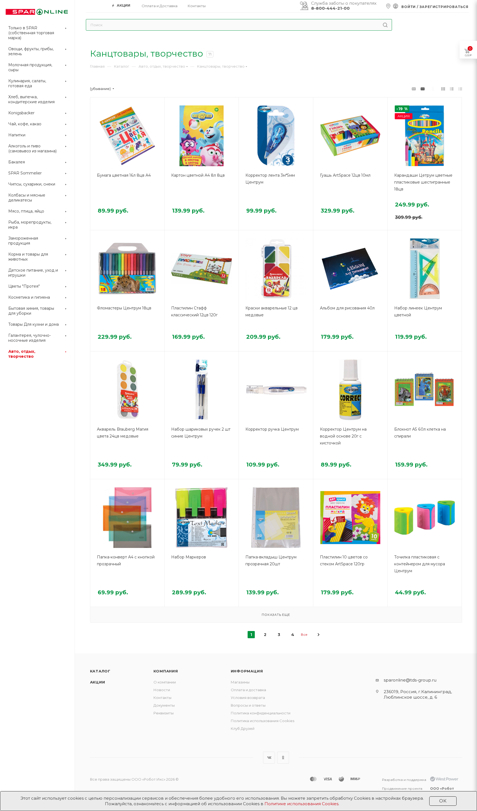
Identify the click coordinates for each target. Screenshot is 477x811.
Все (304, 634)
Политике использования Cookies (301, 803)
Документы (164, 705)
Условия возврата (248, 697)
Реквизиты (163, 713)
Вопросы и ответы (248, 705)
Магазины (240, 682)
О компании (164, 682)
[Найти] (385, 25)
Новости (161, 690)
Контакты (162, 697)
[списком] (451, 88)
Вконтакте (269, 758)
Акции (97, 682)
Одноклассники (283, 758)
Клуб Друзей (243, 728)
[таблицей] (460, 88)
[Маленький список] (414, 88)
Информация (247, 671)
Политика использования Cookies (262, 721)
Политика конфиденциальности (260, 713)
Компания (165, 671)
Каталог (100, 671)
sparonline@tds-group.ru (410, 680)
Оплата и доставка (248, 690)
